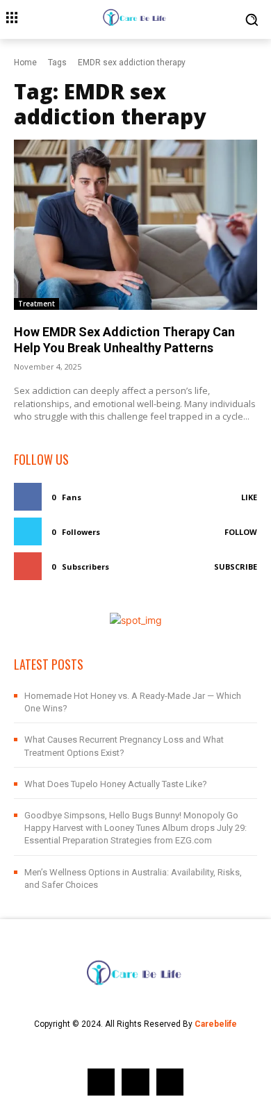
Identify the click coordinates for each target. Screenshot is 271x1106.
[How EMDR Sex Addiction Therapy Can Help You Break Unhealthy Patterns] (135, 225)
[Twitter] (169, 1082)
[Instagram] (135, 1082)
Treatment (36, 303)
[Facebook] (101, 1082)
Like (249, 497)
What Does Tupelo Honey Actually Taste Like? (115, 784)
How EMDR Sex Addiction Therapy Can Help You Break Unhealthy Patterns (124, 339)
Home (25, 62)
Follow (240, 532)
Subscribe (235, 566)
